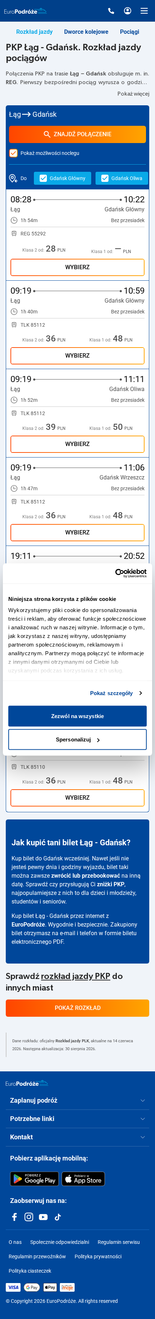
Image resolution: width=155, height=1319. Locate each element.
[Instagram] (29, 1217)
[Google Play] (34, 1179)
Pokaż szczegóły (111, 693)
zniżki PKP (110, 884)
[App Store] (83, 1179)
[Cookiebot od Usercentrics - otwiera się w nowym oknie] (115, 573)
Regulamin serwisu (119, 1242)
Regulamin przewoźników (37, 1256)
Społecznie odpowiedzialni (59, 1242)
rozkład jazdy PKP (75, 976)
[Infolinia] (111, 10)
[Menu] (144, 10)
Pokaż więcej (133, 94)
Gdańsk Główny (67, 178)
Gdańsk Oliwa (126, 178)
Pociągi (129, 31)
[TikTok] (57, 1217)
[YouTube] (43, 1217)
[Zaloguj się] (127, 10)
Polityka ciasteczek (30, 1271)
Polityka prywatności (98, 1256)
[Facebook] (14, 1217)
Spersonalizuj (73, 739)
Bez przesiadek (128, 220)
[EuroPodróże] (27, 1083)
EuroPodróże (28, 924)
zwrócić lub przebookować (85, 875)
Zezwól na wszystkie (77, 716)
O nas (15, 1242)
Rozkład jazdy (34, 31)
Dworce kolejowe (86, 31)
